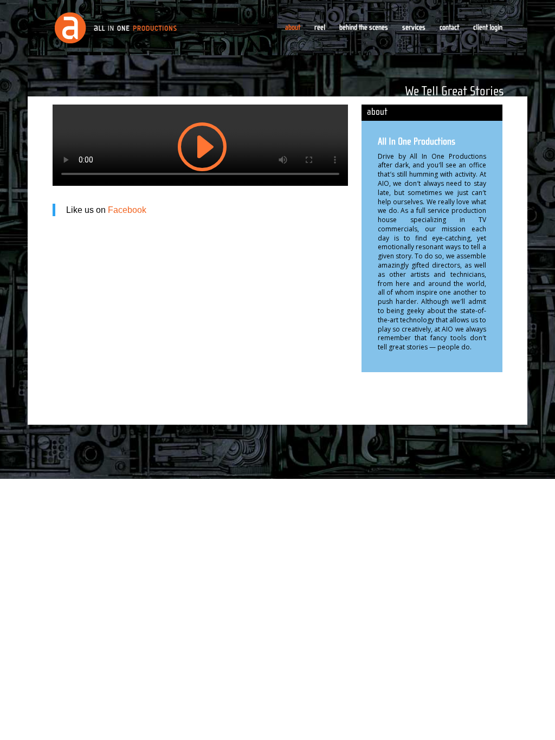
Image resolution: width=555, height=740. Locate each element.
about (292, 28)
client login (487, 28)
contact (449, 28)
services (413, 28)
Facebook (127, 210)
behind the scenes (363, 28)
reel (319, 28)
